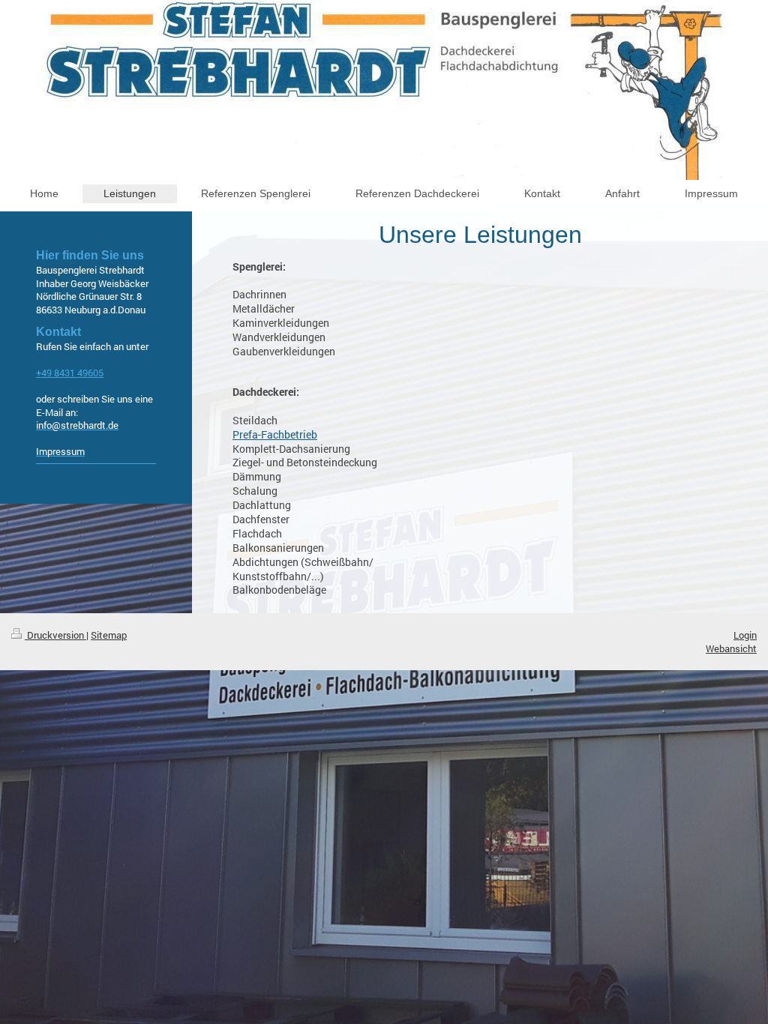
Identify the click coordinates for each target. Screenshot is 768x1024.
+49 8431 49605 (70, 372)
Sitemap (109, 635)
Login (745, 635)
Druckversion (55, 635)
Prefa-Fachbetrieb (274, 434)
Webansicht (731, 648)
